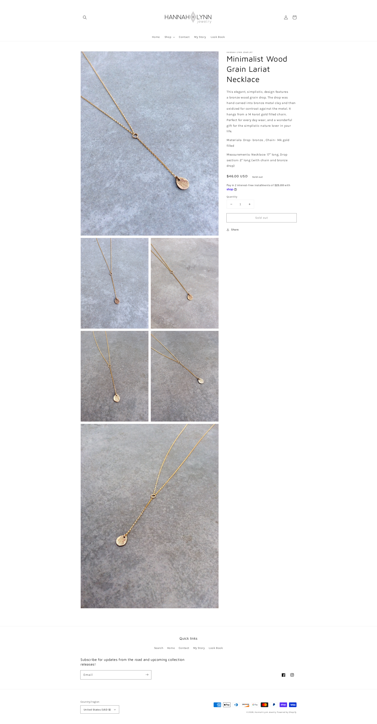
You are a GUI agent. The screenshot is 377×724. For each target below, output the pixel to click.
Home (171, 648)
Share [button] (235, 229)
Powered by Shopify (286, 712)
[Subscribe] (147, 674)
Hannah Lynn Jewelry (265, 712)
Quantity (232, 196)
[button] (85, 17)
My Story (199, 648)
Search (158, 648)
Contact (184, 648)
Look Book (216, 648)
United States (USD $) (97, 709)
